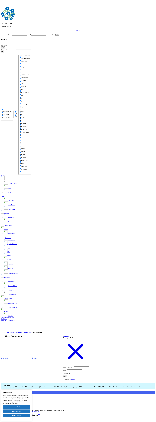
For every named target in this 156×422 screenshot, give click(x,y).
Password (29, 34)
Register (73, 379)
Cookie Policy (15, 403)
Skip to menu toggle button (8, 320)
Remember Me (51, 34)
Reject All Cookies (16, 411)
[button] (66, 336)
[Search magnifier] (2, 51)
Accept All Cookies (16, 406)
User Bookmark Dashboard (8, 317)
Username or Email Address (6, 34)
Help (34, 358)
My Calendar (4, 319)
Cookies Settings (16, 415)
